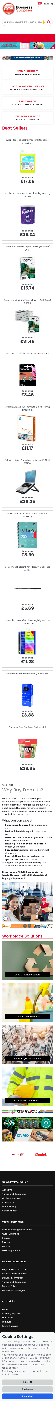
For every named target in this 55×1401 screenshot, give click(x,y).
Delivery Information (12, 1277)
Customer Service (11, 1198)
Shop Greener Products (27, 974)
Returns (6, 1246)
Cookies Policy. (10, 1367)
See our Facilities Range (27, 1016)
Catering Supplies (11, 1313)
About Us (7, 1189)
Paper (5, 1309)
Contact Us (8, 1202)
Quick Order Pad (10, 1233)
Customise (27, 1389)
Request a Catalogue (13, 1290)
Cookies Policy (9, 1210)
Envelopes (7, 1317)
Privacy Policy (9, 1206)
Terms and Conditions (14, 1194)
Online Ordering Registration (17, 1229)
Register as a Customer (14, 1269)
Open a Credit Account (14, 1273)
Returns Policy (9, 1286)
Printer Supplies (10, 1326)
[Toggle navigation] (6, 38)
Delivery (6, 1238)
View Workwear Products (27, 1100)
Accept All (27, 1396)
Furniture (6, 1321)
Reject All (27, 1382)
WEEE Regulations (11, 1250)
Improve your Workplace (27, 1058)
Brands (6, 1242)
